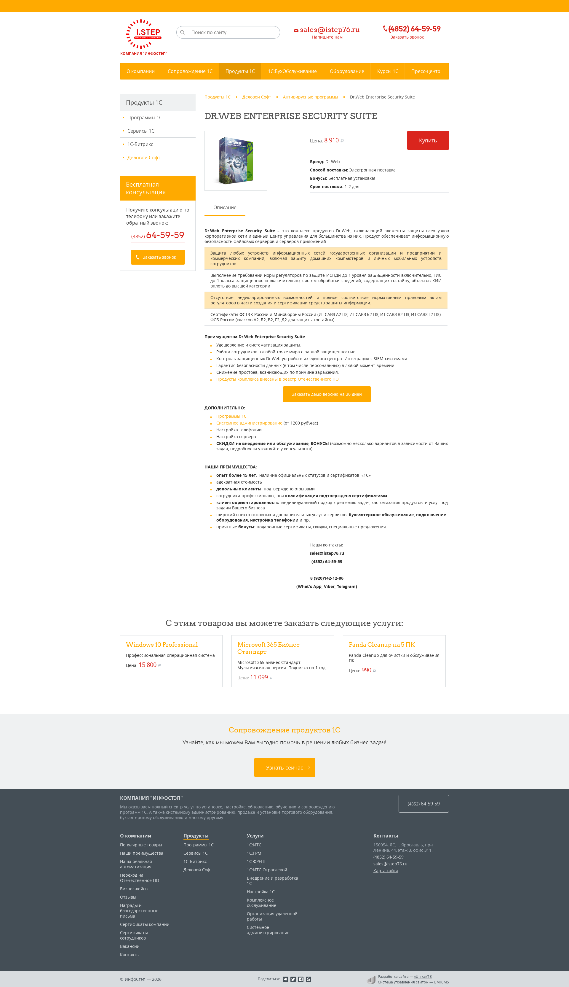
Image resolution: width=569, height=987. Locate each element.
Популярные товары (141, 845)
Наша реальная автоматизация (136, 864)
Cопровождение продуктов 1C (285, 729)
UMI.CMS (441, 982)
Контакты (130, 954)
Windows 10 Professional (162, 644)
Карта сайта (385, 870)
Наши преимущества (141, 853)
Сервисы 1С (140, 131)
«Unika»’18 (423, 976)
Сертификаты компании (145, 924)
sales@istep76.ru (390, 864)
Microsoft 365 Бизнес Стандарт (268, 648)
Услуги (255, 835)
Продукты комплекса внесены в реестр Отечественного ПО (277, 379)
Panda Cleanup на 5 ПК (382, 644)
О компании (135, 835)
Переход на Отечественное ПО (139, 877)
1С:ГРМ (254, 853)
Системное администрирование (249, 423)
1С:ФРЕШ (256, 861)
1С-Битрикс (140, 144)
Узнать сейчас (284, 767)
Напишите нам (327, 37)
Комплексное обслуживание (261, 902)
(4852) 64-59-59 (388, 857)
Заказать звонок (407, 37)
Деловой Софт (143, 157)
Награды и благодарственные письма (139, 910)
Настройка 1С (261, 891)
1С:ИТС (254, 845)
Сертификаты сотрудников (134, 935)
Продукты (196, 835)
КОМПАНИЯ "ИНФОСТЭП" (151, 798)
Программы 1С (144, 117)
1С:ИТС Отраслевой (267, 869)
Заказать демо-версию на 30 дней (327, 394)
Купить (428, 140)
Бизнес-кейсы (134, 888)
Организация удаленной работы (272, 916)
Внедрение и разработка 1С (272, 880)
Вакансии (130, 946)
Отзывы (128, 897)
